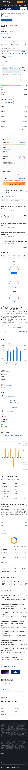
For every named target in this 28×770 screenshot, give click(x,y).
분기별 (6, 439)
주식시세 (3, 5)
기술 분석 (24, 45)
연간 (2, 439)
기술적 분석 (4, 252)
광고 (16, 711)
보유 (2, 530)
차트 (6, 45)
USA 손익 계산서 (6, 432)
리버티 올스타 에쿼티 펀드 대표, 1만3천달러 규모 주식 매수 (13, 224)
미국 (26, 525)
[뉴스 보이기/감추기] (9, 51)
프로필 (5, 48)
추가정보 (6, 38)
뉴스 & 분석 (11, 45)
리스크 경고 (3, 762)
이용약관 (2, 753)
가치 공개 (23, 85)
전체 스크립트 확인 (23, 331)
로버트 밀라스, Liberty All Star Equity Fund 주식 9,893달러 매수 (13, 233)
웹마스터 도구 (4, 716)
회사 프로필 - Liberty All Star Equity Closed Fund (12, 505)
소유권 (9, 48)
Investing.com (4, 218)
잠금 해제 (15, 498)
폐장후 (4, 33)
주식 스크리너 (10, 5)
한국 (16, 5)
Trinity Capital (5, 581)
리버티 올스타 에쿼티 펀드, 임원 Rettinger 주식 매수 (14, 241)
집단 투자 (25, 520)
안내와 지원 (17, 714)
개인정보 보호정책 (4, 757)
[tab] (3, 257)
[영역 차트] (4, 51)
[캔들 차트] (2, 51)
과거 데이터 (15, 48)
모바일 (2, 711)
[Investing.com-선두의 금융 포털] (8, 2)
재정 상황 (18, 45)
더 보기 (2, 516)
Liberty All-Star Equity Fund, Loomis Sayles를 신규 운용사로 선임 (13, 216)
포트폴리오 (3, 714)
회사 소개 (17, 708)
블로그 (2, 708)
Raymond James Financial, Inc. (8, 571)
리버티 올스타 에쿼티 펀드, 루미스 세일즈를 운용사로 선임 (13, 207)
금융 (26, 522)
